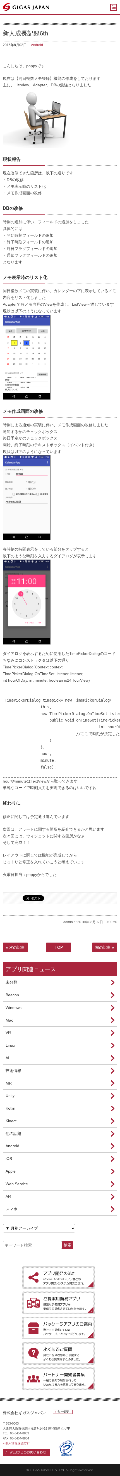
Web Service (17, 1184)
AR (8, 1196)
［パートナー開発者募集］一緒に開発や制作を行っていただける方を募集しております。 (58, 1378)
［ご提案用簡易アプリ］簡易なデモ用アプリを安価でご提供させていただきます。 (58, 1303)
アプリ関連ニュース (31, 969)
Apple (11, 1171)
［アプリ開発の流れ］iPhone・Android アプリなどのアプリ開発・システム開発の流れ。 (58, 1277)
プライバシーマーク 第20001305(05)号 (66, 1448)
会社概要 (63, 1412)
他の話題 (13, 1133)
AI (7, 1058)
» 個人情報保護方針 (16, 1443)
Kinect (11, 1121)
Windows (13, 1007)
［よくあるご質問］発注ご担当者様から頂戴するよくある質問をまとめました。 (58, 1353)
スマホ (11, 1209)
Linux (10, 1045)
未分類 (11, 982)
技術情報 (13, 1070)
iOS (9, 1158)
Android (37, 45)
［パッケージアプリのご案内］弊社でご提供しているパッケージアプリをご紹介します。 (58, 1328)
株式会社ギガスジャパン (24, 1412)
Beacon (12, 995)
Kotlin (10, 1108)
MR (9, 1083)
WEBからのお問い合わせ (26, 1452)
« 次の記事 (15, 947)
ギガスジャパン (26, 7)
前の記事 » (104, 947)
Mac (9, 1020)
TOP (59, 947)
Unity (10, 1095)
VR (8, 1032)
